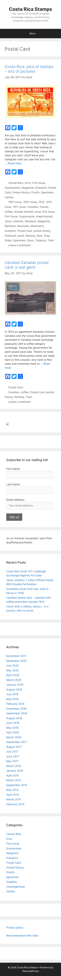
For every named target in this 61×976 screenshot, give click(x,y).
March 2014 (13, 799)
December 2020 (16, 660)
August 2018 (14, 718)
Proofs (35, 192)
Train (51, 240)
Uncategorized (15, 886)
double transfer (23, 211)
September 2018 (16, 713)
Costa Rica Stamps (30, 9)
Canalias (32, 206)
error (38, 211)
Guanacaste (12, 187)
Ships (8, 240)
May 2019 (12, 699)
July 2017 (12, 751)
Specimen (47, 192)
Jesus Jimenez (14, 221)
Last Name (13, 484)
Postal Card (24, 230)
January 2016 (14, 770)
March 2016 (13, 766)
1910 (41, 202)
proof (21, 235)
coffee (9, 211)
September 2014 (16, 785)
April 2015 (12, 775)
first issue (48, 211)
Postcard (10, 235)
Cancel (44, 206)
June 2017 (12, 756)
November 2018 (16, 708)
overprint (10, 230)
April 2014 (12, 794)
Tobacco (40, 240)
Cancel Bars (15, 182)
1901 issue (15, 202)
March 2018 (13, 737)
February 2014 (15, 804)
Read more (14, 163)
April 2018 (12, 732)
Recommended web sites (22, 935)
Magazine (27, 187)
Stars (30, 240)
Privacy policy (14, 927)
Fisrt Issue (11, 216)
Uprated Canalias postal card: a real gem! (27, 265)
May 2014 (12, 789)
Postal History (21, 192)
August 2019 (14, 689)
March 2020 (13, 680)
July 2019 (12, 694)
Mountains (37, 226)
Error (28, 182)
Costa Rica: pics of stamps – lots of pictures (29, 69)
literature (30, 221)
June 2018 (12, 722)
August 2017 (14, 746)
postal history (42, 230)
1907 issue (30, 202)
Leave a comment (19, 245)
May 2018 (12, 727)
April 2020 (12, 675)
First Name (13, 468)
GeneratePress (30, 971)
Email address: (15, 499)
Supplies (11, 881)
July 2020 (12, 665)
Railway (30, 235)
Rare (39, 235)
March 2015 (13, 780)
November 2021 (16, 656)
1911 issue (19, 206)
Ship (46, 235)
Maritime (10, 226)
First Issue (38, 182)
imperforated (44, 216)
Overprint (41, 187)
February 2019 (15, 703)
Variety (9, 197)
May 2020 (12, 670)
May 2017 (12, 761)
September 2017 (16, 742)
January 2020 (15, 684)
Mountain (23, 226)
